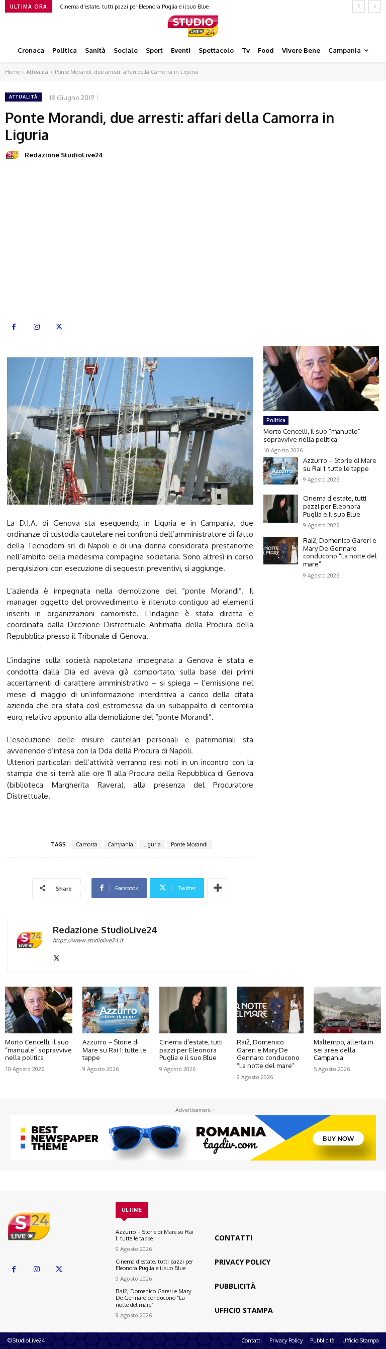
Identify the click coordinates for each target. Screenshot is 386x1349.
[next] (374, 6)
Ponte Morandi (189, 844)
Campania (120, 844)
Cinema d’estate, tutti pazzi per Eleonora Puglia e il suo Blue (134, 6)
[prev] (358, 6)
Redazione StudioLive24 (64, 155)
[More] (217, 888)
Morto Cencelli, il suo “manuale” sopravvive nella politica (311, 435)
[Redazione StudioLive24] (14, 154)
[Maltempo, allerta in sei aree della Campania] (347, 1010)
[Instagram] (36, 327)
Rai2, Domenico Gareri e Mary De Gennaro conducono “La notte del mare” (340, 552)
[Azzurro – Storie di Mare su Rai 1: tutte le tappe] (280, 471)
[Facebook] (14, 327)
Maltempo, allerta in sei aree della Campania (343, 1050)
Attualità (37, 71)
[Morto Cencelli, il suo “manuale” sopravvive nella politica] (321, 378)
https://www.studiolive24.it (88, 940)
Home (12, 71)
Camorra (87, 844)
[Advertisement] (193, 240)
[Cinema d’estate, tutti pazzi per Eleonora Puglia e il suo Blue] (280, 508)
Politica (275, 420)
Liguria (152, 844)
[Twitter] (59, 327)
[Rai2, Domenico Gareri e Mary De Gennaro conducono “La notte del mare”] (280, 550)
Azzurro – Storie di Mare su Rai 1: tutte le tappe (339, 464)
